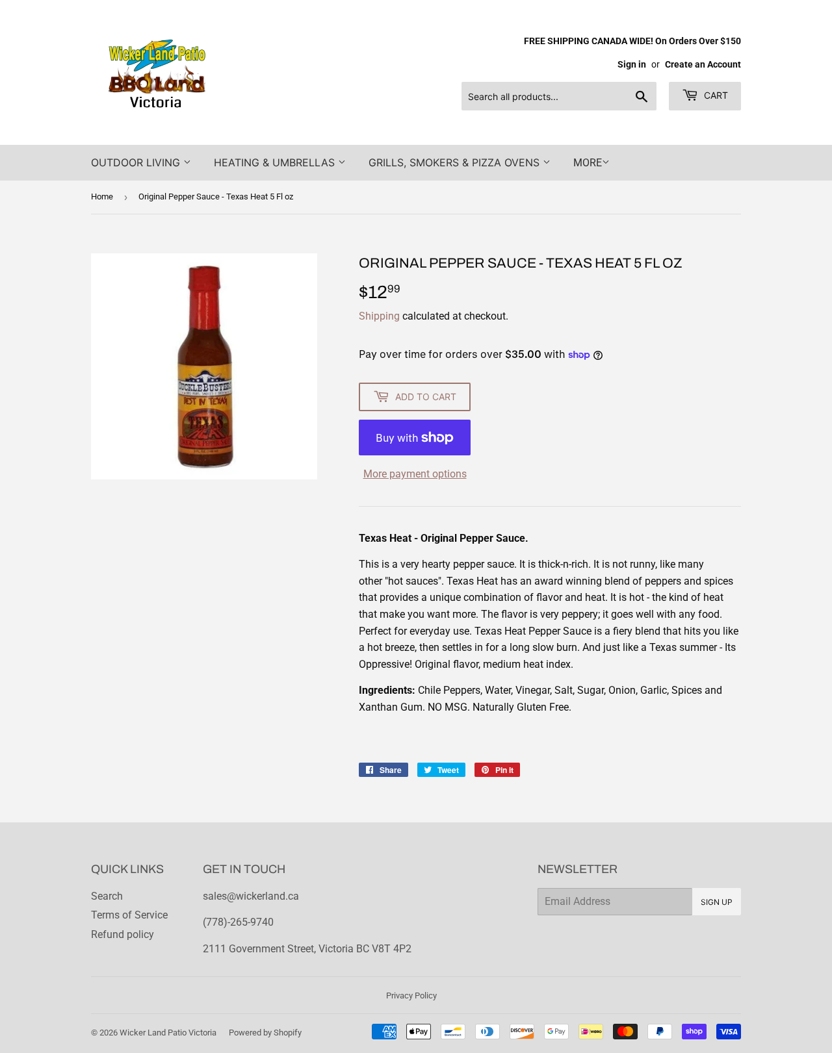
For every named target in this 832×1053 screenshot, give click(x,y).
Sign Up (717, 902)
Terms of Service (129, 915)
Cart (714, 95)
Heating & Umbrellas (276, 162)
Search (107, 896)
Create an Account (703, 64)
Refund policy (122, 934)
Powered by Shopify (265, 1032)
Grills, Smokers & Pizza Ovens (456, 162)
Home (102, 196)
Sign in (632, 64)
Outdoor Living (137, 162)
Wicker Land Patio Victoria (168, 1032)
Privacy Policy (411, 995)
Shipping (379, 316)
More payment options (415, 474)
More (587, 163)
